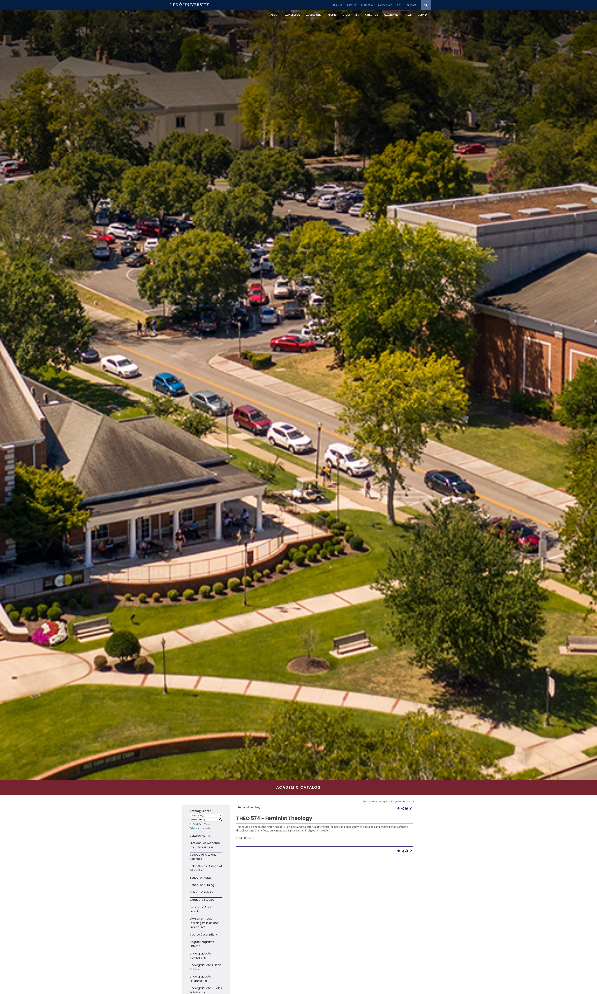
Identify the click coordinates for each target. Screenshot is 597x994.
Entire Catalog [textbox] (197, 815)
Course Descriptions (204, 934)
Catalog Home (200, 836)
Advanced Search (200, 828)
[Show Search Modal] (426, 5)
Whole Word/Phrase (202, 824)
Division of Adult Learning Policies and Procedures (204, 923)
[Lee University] (189, 5)
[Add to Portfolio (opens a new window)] (398, 808)
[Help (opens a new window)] (410, 808)
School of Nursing (202, 885)
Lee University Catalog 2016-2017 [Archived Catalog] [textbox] (388, 801)
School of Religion (202, 892)
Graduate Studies (202, 900)
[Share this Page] (402, 808)
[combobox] (389, 801)
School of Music (201, 878)
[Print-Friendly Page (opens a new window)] (406, 808)
